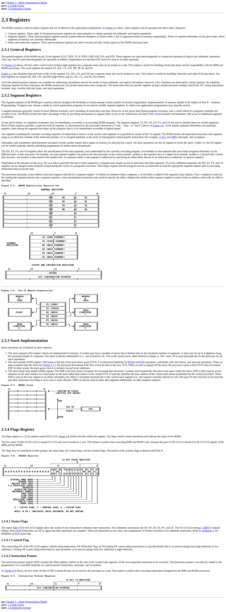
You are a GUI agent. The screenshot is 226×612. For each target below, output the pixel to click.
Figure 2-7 (48, 365)
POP (142, 362)
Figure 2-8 (63, 436)
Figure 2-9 (10, 570)
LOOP (17, 530)
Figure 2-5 (111, 27)
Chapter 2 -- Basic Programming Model (26, 2)
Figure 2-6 (158, 125)
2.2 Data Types (16, 5)
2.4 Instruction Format (19, 8)
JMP (173, 137)
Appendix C (208, 530)
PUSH (131, 362)
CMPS (205, 527)
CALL (162, 137)
